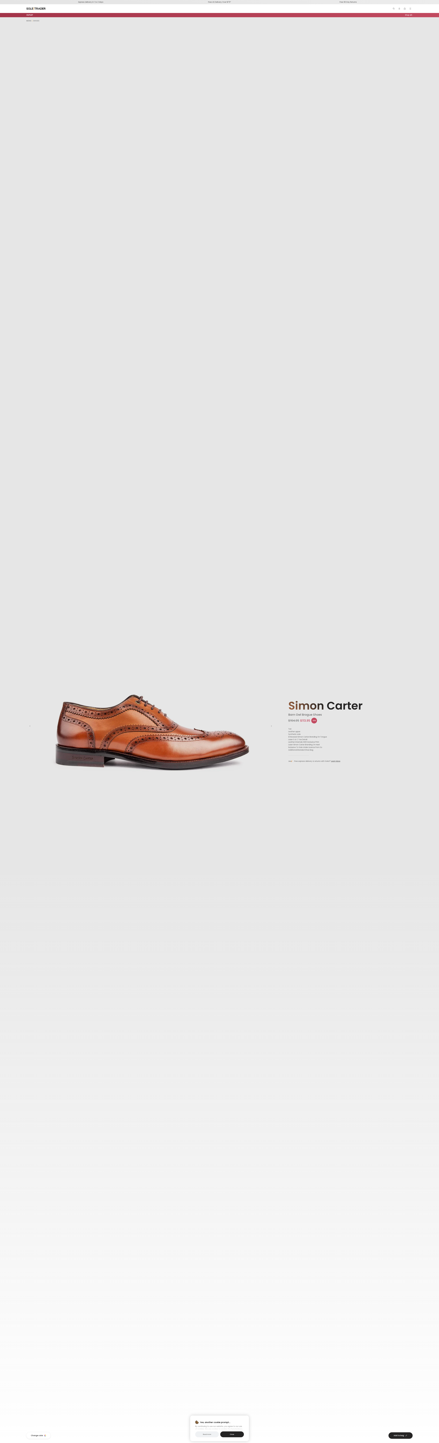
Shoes (36, 21)
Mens (28, 21)
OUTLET (29, 15)
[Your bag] (405, 8)
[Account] (399, 8)
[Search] (393, 8)
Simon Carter (325, 705)
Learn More (335, 761)
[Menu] (410, 8)
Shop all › (409, 15)
